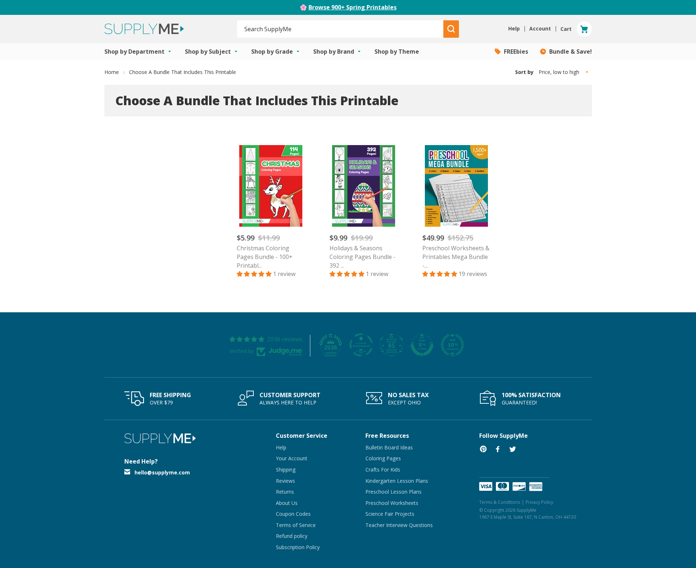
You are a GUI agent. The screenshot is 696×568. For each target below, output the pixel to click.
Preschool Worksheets (391, 502)
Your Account (291, 458)
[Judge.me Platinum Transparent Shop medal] (361, 345)
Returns (285, 491)
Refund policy (291, 535)
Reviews (285, 480)
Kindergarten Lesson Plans (396, 480)
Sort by (524, 72)
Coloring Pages (383, 458)
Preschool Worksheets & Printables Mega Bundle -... (455, 256)
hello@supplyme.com (162, 472)
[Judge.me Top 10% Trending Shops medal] (452, 345)
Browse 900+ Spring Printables (352, 7)
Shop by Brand (334, 51)
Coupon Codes (293, 513)
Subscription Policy (298, 547)
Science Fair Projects (389, 513)
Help (281, 447)
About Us (287, 502)
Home (111, 72)
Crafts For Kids (382, 469)
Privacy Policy (539, 502)
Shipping (285, 469)
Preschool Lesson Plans (393, 491)
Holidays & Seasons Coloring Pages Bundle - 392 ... (362, 256)
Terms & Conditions (499, 502)
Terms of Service (296, 525)
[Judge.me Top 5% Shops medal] (422, 345)
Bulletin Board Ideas (389, 447)
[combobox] (340, 29)
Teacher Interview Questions (399, 525)
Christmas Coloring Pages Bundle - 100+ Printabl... (265, 256)
